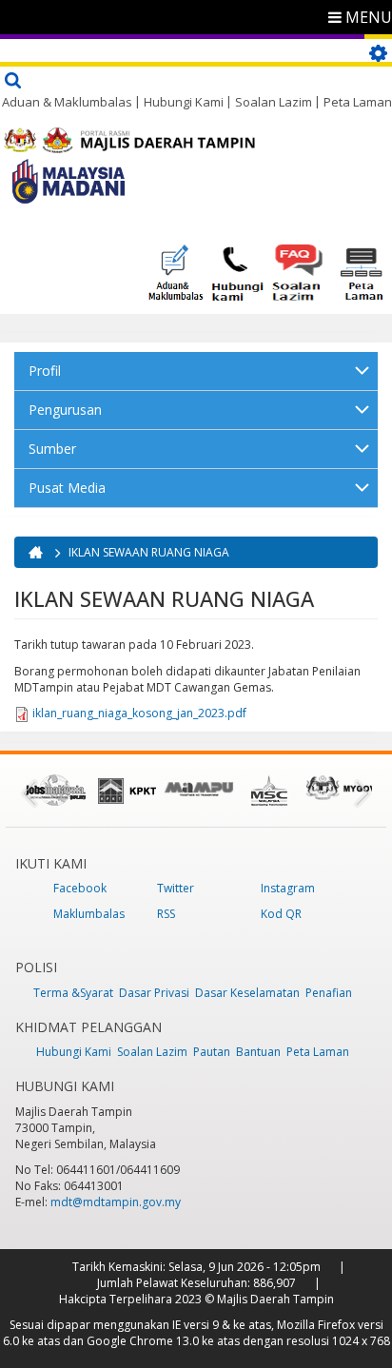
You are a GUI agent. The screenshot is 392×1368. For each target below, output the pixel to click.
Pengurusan (65, 410)
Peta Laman (357, 101)
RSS (166, 914)
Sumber (52, 449)
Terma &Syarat (73, 993)
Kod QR (281, 914)
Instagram (288, 888)
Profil (45, 371)
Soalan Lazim (273, 101)
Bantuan (258, 1052)
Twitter (175, 888)
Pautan (211, 1052)
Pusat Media (67, 488)
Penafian (328, 993)
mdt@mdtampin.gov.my (115, 1202)
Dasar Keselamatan (247, 993)
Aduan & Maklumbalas (67, 101)
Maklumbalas (89, 914)
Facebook (80, 888)
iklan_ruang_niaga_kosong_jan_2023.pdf (139, 713)
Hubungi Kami (184, 101)
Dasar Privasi (154, 993)
